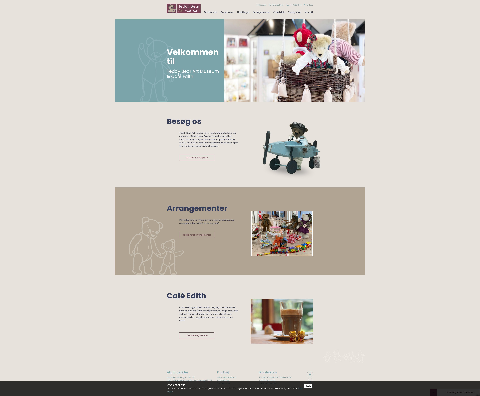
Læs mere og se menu (197, 335)
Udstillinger (243, 12)
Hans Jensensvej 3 (226, 377)
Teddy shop (294, 12)
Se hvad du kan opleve (197, 157)
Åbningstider (278, 5)
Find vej (309, 5)
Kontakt (309, 12)
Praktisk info (210, 12)
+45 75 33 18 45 (267, 380)
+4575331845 (295, 5)
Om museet (227, 12)
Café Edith (279, 12)
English (263, 5)
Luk (308, 386)
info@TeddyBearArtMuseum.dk (275, 377)
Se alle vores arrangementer (197, 234)
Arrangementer (261, 12)
